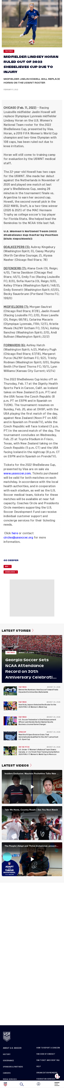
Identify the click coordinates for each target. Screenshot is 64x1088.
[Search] (22, 1084)
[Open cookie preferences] (57, 1076)
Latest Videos (15, 765)
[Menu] (57, 1083)
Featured (9, 51)
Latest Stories (16, 630)
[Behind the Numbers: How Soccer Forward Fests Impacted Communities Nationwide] (10, 690)
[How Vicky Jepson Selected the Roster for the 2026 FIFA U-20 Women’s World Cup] (10, 705)
